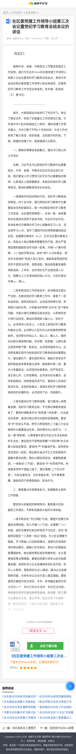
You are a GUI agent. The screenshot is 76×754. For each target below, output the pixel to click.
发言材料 (30, 12)
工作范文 (17, 12)
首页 (5, 12)
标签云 (51, 741)
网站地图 (42, 741)
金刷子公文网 (34, 737)
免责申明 (31, 741)
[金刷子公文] (38, 4)
